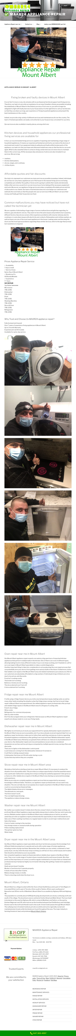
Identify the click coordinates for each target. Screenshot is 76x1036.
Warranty (59, 978)
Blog (38, 24)
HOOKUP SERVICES (39, 1002)
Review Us (40, 980)
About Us (60, 976)
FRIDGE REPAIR (37, 1013)
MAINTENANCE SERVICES (41, 992)
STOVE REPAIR (37, 1020)
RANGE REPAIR (37, 996)
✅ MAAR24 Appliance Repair (35, 14)
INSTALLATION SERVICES (41, 999)
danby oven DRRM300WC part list (55, 24)
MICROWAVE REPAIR (39, 989)
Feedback (47, 980)
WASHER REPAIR (38, 1016)
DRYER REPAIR (37, 1009)
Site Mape (54, 980)
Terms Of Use (41, 978)
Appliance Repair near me (12, 24)
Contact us (28, 24)
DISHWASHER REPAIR (39, 1006)
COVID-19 (53, 978)
